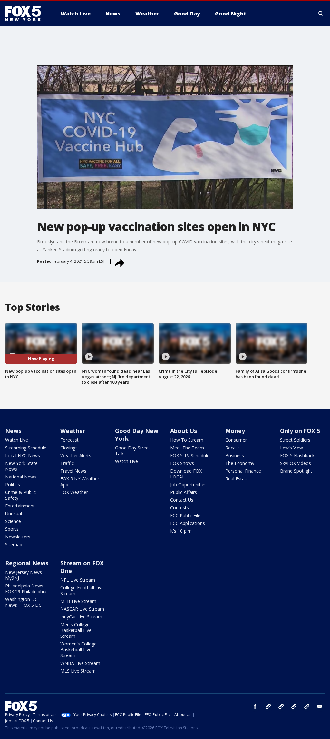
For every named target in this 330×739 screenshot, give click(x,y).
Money (235, 431)
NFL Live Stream (77, 580)
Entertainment (20, 506)
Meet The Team (187, 448)
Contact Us (181, 500)
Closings (69, 448)
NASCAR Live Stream (82, 609)
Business (234, 455)
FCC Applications (187, 523)
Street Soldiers (295, 440)
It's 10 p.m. (181, 531)
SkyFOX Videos (295, 463)
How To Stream (186, 440)
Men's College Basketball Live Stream (76, 630)
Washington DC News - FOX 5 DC (23, 602)
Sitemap (13, 544)
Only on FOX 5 (300, 431)
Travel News (73, 471)
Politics (12, 484)
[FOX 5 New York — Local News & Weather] (26, 13)
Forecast (69, 440)
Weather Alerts (75, 455)
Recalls (232, 448)
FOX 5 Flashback (297, 455)
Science (13, 521)
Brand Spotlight (296, 471)
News (13, 431)
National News (20, 477)
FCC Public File (185, 515)
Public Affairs (183, 492)
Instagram (268, 706)
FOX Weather (74, 492)
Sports (12, 529)
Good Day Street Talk (132, 451)
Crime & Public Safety (20, 495)
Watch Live (16, 440)
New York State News (21, 466)
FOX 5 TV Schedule (189, 455)
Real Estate (237, 479)
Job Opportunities (188, 484)
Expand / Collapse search (321, 13)
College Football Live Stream (82, 590)
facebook (255, 706)
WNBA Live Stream (80, 663)
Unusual (13, 513)
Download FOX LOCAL (186, 474)
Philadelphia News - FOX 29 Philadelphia (25, 589)
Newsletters (17, 537)
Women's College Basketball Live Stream (78, 649)
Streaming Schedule (25, 448)
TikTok (281, 706)
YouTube (294, 706)
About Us (183, 431)
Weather (72, 431)
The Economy (239, 463)
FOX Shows (182, 463)
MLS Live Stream (78, 671)
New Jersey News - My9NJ (25, 575)
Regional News (26, 563)
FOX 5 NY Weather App (79, 482)
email (320, 706)
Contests (179, 508)
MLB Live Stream (78, 601)
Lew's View (291, 448)
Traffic (67, 463)
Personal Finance (243, 471)
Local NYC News (22, 455)
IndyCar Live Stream (81, 617)
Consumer (236, 440)
